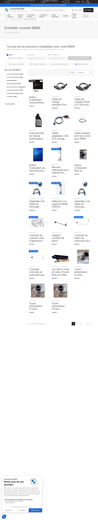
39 (88, 323)
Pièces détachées (55, 16)
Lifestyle (65, 16)
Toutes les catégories (85, 16)
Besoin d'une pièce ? (74, 16)
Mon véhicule (10, 16)
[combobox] (49, 10)
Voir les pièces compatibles (80, 58)
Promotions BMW (10, 104)
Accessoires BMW (16, 19)
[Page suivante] (91, 323)
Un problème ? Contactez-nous (50, 1)
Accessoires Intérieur (43, 16)
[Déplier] (6, 74)
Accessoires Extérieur (31, 16)
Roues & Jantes (20, 16)
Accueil (7, 19)
